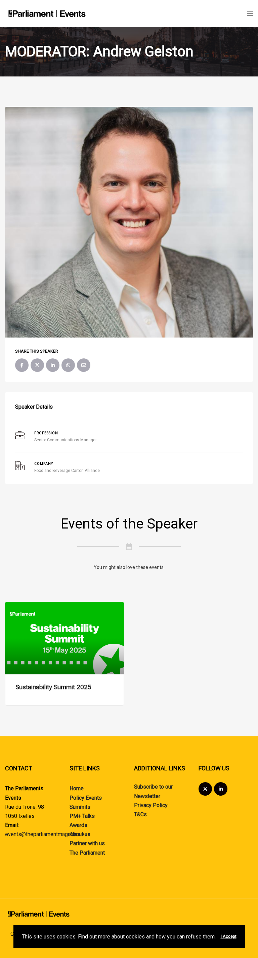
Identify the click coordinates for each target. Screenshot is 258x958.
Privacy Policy (151, 805)
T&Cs (140, 814)
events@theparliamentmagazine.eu (46, 834)
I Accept (228, 936)
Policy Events (86, 798)
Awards (78, 825)
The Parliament (87, 853)
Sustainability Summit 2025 (53, 687)
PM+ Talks (82, 816)
